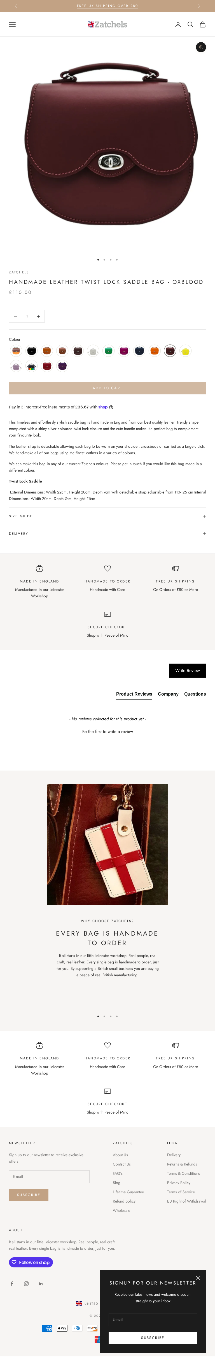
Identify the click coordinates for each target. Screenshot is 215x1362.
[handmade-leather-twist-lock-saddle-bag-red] (47, 366)
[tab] (134, 695)
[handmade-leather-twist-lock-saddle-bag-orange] (155, 351)
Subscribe (152, 1337)
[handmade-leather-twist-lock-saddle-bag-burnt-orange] (47, 351)
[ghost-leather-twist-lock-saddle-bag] (93, 351)
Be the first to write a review (107, 732)
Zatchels (19, 272)
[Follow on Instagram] (26, 1283)
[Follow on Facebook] (12, 1283)
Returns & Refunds (182, 1164)
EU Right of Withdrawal (186, 1201)
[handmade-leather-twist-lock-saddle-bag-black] (31, 351)
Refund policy (124, 1201)
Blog (116, 1182)
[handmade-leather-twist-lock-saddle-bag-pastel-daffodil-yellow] (185, 351)
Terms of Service (181, 1192)
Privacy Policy (178, 1182)
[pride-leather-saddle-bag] (31, 366)
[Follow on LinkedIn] (41, 1283)
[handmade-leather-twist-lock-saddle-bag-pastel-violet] (16, 366)
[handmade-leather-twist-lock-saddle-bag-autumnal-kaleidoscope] (16, 351)
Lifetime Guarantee (128, 1192)
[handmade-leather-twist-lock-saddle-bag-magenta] (124, 351)
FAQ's (118, 1173)
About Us (120, 1155)
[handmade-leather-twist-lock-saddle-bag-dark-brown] (78, 351)
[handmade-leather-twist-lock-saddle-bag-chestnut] (62, 351)
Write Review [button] (187, 670)
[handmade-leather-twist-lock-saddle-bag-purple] (62, 366)
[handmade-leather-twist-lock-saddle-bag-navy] (139, 351)
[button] (107, 731)
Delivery (174, 1155)
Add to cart (108, 388)
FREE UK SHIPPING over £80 (107, 5)
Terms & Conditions (183, 1173)
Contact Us (122, 1164)
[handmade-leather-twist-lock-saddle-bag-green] (108, 351)
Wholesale (121, 1210)
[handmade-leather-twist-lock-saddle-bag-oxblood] (170, 351)
